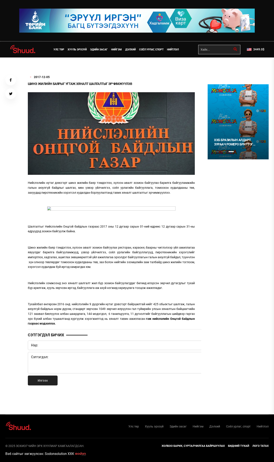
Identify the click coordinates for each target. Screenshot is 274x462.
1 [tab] (216, 66)
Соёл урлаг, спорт (151, 49)
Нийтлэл (173, 49)
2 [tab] (223, 151)
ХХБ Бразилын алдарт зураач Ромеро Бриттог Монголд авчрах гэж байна (237, 142)
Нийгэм (116, 49)
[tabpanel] (238, 121)
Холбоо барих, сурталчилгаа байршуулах (193, 445)
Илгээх (43, 380)
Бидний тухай (238, 445)
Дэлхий (130, 49)
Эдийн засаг (99, 49)
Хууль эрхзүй (77, 49)
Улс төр (59, 49)
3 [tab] (231, 151)
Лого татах (260, 445)
